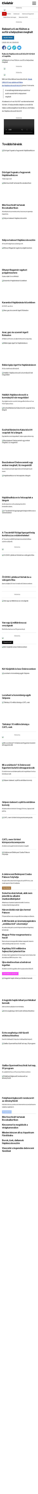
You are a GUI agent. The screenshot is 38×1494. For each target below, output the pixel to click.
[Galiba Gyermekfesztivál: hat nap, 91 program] (19, 1052)
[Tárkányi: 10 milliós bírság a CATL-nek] (19, 711)
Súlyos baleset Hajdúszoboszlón (18, 240)
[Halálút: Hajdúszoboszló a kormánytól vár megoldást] (19, 381)
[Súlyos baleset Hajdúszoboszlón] (19, 227)
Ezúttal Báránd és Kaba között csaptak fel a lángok (17, 431)
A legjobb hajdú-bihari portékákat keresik (19, 1001)
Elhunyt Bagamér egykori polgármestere (14, 271)
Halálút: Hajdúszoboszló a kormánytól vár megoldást (15, 396)
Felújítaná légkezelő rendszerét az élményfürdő (18, 1099)
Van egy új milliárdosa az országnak (14, 624)
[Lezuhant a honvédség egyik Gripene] (19, 682)
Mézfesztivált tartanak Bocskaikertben (13, 206)
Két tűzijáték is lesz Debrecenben (19, 669)
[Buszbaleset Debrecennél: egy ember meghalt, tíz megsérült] (19, 449)
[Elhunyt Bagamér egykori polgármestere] (19, 256)
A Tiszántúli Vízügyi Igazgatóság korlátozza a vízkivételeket (18, 534)
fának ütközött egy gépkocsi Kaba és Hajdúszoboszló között (17, 82)
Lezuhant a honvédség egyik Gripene (16, 696)
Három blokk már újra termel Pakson (16, 911)
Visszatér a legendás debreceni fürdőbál (18, 1149)
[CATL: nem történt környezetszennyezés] (19, 826)
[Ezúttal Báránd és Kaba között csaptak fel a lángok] (19, 416)
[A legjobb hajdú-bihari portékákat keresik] (19, 987)
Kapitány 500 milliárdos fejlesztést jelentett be (14, 950)
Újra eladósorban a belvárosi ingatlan (16, 963)
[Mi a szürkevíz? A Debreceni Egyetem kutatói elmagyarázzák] (19, 751)
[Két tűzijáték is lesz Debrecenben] (19, 655)
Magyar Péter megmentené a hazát (16, 936)
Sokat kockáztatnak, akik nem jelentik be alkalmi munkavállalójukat (17, 896)
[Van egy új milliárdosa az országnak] (19, 609)
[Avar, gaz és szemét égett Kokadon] (19, 319)
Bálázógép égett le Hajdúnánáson (19, 365)
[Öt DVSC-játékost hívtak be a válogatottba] (19, 564)
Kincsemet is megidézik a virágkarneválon (15, 1126)
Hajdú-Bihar (8, 37)
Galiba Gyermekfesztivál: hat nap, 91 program (19, 1066)
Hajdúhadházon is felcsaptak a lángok (17, 499)
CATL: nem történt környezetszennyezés (13, 840)
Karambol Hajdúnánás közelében (18, 302)
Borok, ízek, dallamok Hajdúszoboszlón (13, 1141)
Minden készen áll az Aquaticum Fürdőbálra (18, 1134)
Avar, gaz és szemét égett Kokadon (15, 333)
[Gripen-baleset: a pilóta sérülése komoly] (19, 789)
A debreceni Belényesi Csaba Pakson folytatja (17, 875)
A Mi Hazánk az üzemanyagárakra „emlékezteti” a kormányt (19, 922)
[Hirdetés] (19, 10)
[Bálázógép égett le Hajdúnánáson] (19, 351)
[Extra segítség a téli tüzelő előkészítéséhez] (19, 1019)
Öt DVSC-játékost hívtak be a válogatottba (16, 578)
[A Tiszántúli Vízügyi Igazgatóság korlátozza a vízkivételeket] (19, 519)
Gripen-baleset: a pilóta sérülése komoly (18, 803)
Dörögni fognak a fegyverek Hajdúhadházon (16, 173)
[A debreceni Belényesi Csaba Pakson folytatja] (19, 861)
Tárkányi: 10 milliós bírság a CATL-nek (15, 725)
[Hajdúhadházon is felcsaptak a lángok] (19, 484)
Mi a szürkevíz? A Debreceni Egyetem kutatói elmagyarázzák (18, 766)
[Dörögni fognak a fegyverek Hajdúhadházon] (19, 159)
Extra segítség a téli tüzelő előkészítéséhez (15, 1034)
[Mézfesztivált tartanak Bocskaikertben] (19, 191)
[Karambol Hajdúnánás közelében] (19, 289)
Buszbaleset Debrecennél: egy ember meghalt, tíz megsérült (17, 463)
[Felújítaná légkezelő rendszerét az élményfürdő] (19, 1085)
